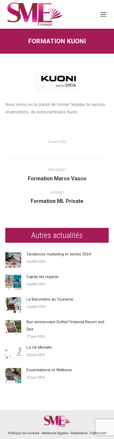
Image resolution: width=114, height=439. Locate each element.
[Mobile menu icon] (103, 14)
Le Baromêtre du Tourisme (50, 299)
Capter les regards (43, 276)
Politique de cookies (23, 433)
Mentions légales (55, 433)
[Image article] (13, 260)
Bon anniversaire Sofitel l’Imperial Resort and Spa (65, 325)
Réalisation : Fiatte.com (88, 433)
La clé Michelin (39, 347)
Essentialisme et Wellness (49, 370)
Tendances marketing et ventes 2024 (59, 254)
